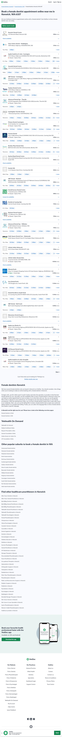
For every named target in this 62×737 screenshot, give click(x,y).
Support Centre (31, 684)
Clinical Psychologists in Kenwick (9, 523)
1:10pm (41, 242)
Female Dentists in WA (19, 6)
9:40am (40, 61)
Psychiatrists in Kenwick (7, 588)
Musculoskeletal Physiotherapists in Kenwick (12, 556)
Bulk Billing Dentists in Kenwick (9, 501)
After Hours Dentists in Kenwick (9, 496)
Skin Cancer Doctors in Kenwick (9, 599)
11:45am (12, 95)
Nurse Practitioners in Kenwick (9, 558)
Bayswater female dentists (8, 470)
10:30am (26, 117)
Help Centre (11, 707)
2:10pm (41, 140)
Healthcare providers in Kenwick (9, 610)
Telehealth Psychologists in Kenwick (10, 515)
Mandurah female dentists (8, 451)
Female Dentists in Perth (7, 413)
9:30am (33, 61)
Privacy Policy (51, 681)
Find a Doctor (11, 668)
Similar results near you (31, 379)
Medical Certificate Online (7, 428)
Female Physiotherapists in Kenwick (10, 517)
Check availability (7, 38)
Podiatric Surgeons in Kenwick (8, 583)
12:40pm (41, 83)
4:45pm (19, 106)
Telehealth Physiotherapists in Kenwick (10, 512)
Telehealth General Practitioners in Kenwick (12, 509)
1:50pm (12, 366)
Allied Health (31, 671)
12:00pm (19, 83)
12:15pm (27, 95)
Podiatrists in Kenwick (6, 586)
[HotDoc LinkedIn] (31, 719)
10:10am (19, 185)
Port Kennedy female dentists (8, 483)
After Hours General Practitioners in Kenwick (12, 498)
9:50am (47, 61)
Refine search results (9, 26)
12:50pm (48, 83)
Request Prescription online (8, 430)
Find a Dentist (11, 671)
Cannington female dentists (8, 478)
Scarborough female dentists (8, 462)
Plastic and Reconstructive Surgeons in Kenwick (13, 580)
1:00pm (26, 231)
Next (57, 372)
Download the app (11, 639)
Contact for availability (8, 197)
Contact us (50, 674)
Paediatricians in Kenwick (7, 572)
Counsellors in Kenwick (7, 528)
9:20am (26, 61)
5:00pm (12, 49)
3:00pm (39, 72)
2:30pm (24, 72)
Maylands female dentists (7, 453)
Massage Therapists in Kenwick (9, 553)
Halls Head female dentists (8, 486)
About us (50, 668)
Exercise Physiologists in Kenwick (9, 545)
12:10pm (26, 83)
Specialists (31, 678)
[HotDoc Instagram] (33, 719)
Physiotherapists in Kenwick (8, 577)
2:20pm (49, 140)
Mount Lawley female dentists (8, 467)
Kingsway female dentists (7, 475)
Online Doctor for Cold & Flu (8, 436)
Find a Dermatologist (11, 694)
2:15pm (17, 72)
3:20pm (27, 174)
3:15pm (46, 72)
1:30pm (41, 253)
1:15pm (34, 231)
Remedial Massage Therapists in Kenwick (11, 597)
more (57, 49)
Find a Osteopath (11, 690)
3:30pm (53, 72)
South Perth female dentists (8, 481)
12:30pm (33, 83)
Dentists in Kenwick (6, 534)
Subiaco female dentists (7, 464)
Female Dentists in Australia (7, 6)
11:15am (48, 117)
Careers (50, 671)
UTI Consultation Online (7, 439)
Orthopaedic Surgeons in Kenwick (9, 567)
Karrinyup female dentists (7, 459)
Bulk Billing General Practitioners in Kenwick (12, 504)
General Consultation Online (8, 433)
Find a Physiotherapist (11, 674)
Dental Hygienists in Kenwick (8, 531)
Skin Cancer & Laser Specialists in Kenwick (11, 602)
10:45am (33, 117)
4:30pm (12, 106)
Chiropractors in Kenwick (7, 520)
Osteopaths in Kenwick (7, 569)
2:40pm (49, 366)
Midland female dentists (7, 472)
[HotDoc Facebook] (28, 719)
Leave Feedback (11, 710)
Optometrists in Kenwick (7, 564)
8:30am (12, 276)
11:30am (48, 152)
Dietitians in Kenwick (6, 542)
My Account (11, 703)
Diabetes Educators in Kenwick (9, 539)
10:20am (26, 185)
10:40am (41, 185)
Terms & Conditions (50, 678)
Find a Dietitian (11, 687)
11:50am (12, 83)
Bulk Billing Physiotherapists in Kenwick (11, 506)
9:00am (11, 61)
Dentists (31, 674)
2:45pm (31, 72)
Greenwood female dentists (8, 448)
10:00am (12, 185)
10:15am (12, 129)
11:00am (41, 117)
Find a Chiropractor (11, 681)
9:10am (18, 61)
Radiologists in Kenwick (7, 594)
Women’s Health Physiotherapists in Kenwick (12, 607)
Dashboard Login (31, 681)
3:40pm (19, 310)
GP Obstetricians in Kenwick (8, 550)
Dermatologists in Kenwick (8, 536)
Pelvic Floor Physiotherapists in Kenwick (11, 575)
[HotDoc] (4, 2)
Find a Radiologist (11, 697)
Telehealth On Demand (7, 425)
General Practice (31, 668)
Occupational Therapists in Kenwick (10, 561)
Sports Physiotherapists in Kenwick (10, 605)
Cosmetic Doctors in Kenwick (8, 526)
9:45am (19, 117)
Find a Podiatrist (11, 678)
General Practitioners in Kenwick (9, 547)
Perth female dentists (6, 456)
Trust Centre (50, 684)
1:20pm (48, 242)
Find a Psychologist (11, 684)
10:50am (48, 185)
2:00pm (10, 72)
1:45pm (48, 253)
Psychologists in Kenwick (7, 591)
